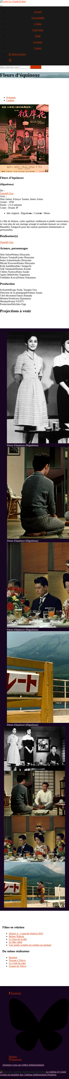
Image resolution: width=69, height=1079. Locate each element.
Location (37, 42)
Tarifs (38, 36)
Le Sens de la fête (18, 939)
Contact (38, 48)
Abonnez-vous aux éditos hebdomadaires (23, 1065)
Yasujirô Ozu (6, 193)
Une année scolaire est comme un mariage (30, 945)
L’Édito (38, 24)
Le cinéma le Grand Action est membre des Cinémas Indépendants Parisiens (33, 1073)
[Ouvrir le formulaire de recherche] (37, 61)
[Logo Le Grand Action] (13, 1)
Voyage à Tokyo (17, 960)
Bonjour (13, 957)
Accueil (38, 11)
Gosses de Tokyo (17, 966)
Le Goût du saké (17, 963)
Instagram (16, 1059)
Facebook (15, 993)
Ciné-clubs (37, 30)
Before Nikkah (16, 936)
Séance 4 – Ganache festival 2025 (26, 933)
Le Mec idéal (15, 942)
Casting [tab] (10, 100)
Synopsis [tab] (11, 97)
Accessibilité (37, 17)
